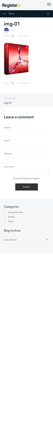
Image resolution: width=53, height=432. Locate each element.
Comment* (9, 166)
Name (7, 127)
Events (11, 217)
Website (8, 153)
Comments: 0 (24, 36)
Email (7, 140)
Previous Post (10, 101)
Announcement (15, 212)
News (11, 221)
